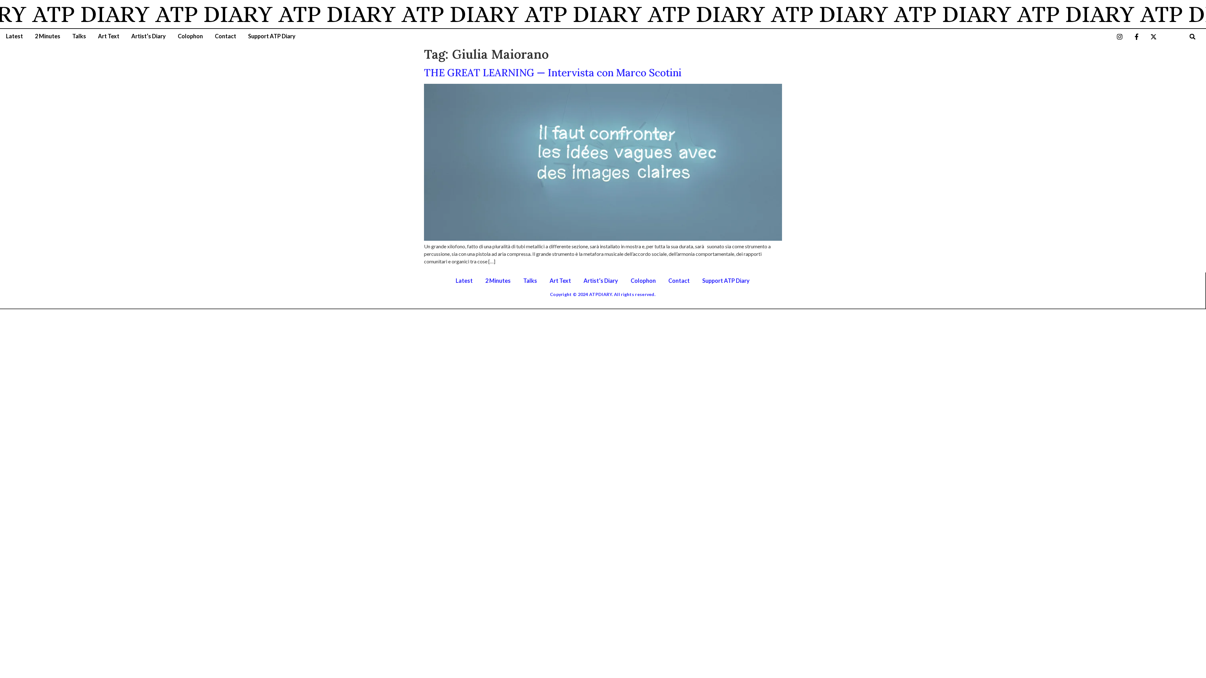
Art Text (108, 36)
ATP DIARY (73, 14)
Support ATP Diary (272, 36)
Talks (79, 36)
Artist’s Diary (148, 36)
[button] (1192, 36)
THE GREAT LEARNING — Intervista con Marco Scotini (553, 72)
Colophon (190, 36)
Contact (225, 36)
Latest (14, 36)
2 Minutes (47, 36)
